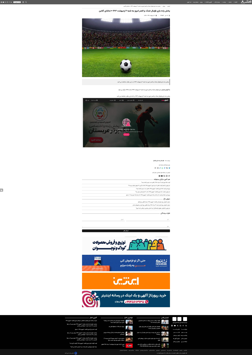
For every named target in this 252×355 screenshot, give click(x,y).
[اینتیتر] (246, 2)
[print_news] (155, 168)
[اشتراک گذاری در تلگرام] (169, 168)
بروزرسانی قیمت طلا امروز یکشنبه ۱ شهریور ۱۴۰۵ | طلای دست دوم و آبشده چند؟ (153, 189)
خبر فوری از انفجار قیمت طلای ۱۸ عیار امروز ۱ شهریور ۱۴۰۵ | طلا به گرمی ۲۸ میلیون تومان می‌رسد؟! (149, 185)
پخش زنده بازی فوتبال (158, 161)
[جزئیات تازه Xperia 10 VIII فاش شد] (129, 328)
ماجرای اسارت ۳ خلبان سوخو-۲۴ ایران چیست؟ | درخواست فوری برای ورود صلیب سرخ (114, 339)
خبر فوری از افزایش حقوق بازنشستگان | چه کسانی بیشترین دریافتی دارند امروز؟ (153, 208)
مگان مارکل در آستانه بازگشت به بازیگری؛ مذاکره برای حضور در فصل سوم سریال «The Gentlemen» (149, 345)
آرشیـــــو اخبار (176, 335)
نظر (168, 226)
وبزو (180, 350)
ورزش (201, 2)
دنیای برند (169, 350)
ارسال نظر (126, 231)
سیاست (224, 2)
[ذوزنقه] (126, 245)
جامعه (230, 2)
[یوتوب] (3, 2)
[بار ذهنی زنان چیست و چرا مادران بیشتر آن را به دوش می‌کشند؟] (165, 334)
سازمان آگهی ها (176, 338)
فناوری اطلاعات (208, 2)
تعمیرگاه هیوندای (123, 350)
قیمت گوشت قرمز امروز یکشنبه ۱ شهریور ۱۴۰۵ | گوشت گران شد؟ (83, 343)
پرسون (157, 350)
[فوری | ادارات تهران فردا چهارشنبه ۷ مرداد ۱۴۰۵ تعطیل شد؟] (129, 346)
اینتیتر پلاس (165, 317)
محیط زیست (196, 2)
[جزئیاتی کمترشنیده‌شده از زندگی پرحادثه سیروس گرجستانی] (129, 334)
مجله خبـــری (184, 342)
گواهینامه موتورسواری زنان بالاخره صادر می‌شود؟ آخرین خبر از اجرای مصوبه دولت (114, 321)
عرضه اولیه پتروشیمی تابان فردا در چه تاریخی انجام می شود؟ (83, 347)
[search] (26, 2)
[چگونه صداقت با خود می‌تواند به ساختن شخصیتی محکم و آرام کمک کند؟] (165, 322)
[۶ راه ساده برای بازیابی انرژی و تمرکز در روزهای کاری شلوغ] (165, 340)
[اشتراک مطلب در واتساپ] (162, 169)
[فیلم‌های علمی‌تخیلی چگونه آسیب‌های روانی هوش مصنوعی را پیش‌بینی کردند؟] (165, 328)
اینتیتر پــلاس (184, 338)
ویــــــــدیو (184, 332)
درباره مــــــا (184, 329)
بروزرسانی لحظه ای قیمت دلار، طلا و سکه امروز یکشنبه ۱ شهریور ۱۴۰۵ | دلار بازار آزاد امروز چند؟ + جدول (148, 195)
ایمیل (122, 219)
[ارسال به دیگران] (158, 169)
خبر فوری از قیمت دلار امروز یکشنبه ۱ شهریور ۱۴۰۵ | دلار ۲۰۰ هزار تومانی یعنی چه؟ (152, 192)
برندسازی (163, 350)
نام (168, 219)
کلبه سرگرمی (151, 350)
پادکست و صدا (184, 335)
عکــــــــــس (176, 332)
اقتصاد (236, 2)
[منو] (23, 2)
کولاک (136, 350)
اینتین (185, 350)
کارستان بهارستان (143, 350)
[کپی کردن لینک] (160, 168)
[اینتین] (126, 281)
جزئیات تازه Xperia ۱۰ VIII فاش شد (116, 327)
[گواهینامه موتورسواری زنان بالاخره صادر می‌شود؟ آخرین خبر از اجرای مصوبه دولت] (129, 322)
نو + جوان (189, 2)
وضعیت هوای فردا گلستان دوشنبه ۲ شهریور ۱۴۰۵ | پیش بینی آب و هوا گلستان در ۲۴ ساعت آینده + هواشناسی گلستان (82, 339)
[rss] (11, 2)
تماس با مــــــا (176, 329)
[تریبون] (126, 299)
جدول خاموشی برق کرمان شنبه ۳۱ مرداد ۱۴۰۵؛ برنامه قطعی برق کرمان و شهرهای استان (151, 205)
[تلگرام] (9, 2)
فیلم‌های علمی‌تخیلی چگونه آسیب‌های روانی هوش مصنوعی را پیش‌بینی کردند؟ (149, 327)
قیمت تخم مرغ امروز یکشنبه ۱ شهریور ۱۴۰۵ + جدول (86, 329)
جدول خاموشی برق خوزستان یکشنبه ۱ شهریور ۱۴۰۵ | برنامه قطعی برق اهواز (154, 202)
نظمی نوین (131, 350)
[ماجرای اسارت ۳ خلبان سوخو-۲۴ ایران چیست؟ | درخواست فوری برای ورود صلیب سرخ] (129, 340)
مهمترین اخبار (128, 317)
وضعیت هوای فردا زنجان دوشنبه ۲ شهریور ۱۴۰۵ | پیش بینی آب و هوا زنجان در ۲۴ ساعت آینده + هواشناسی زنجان (82, 334)
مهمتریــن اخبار (176, 342)
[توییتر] (5, 2)
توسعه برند (175, 350)
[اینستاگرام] (7, 2)
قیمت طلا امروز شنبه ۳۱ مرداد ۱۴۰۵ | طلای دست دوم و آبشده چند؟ (155, 182)
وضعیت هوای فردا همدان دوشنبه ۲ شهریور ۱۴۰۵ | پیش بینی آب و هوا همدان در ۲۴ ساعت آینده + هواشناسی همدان (82, 325)
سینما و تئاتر (217, 2)
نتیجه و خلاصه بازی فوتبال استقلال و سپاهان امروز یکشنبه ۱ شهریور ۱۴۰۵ (81, 321)
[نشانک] (126, 263)
